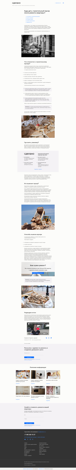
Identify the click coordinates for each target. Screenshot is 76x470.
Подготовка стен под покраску (23, 396)
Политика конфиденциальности (28, 463)
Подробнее (18, 383)
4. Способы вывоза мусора (30, 20)
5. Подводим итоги (29, 22)
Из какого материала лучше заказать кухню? (37, 396)
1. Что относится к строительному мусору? (33, 16)
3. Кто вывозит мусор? (29, 19)
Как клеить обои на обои (51, 380)
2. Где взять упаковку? (29, 17)
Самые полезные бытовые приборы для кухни (22, 380)
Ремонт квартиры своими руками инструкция (37, 380)
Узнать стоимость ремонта (38, 273)
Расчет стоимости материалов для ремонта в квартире (52, 397)
